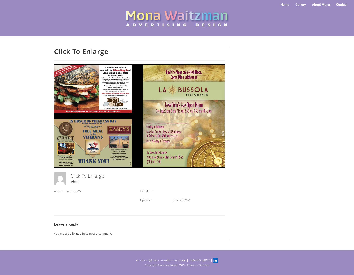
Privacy (191, 265)
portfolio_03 (73, 191)
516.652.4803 (200, 260)
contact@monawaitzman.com (161, 260)
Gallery (300, 5)
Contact (341, 5)
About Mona (321, 5)
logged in (78, 233)
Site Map (204, 265)
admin (74, 181)
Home (284, 5)
